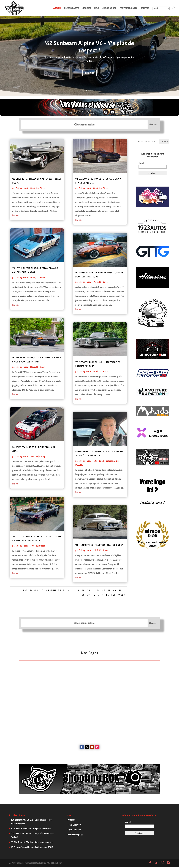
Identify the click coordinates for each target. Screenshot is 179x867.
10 (78, 590)
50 (120, 590)
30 (88, 590)
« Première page (56, 590)
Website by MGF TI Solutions (49, 862)
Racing (42, 456)
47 (103, 590)
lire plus (15, 215)
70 (88, 594)
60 (83, 594)
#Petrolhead (107, 461)
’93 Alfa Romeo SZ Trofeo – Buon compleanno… (32, 842)
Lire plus (89, 72)
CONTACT (145, 8)
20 (83, 590)
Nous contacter (74, 829)
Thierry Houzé (22, 188)
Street (42, 188)
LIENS (96, 8)
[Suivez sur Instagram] (97, 747)
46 (98, 590)
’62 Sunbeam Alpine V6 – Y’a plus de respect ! (89, 46)
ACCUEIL (57, 8)
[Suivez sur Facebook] (82, 747)
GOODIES (86, 8)
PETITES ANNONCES (128, 8)
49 (114, 590)
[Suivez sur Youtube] (92, 747)
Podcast (71, 819)
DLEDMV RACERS (71, 8)
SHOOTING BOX (109, 8)
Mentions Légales (75, 834)
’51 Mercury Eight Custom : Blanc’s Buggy (99, 545)
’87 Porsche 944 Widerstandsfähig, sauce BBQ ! (32, 847)
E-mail (142, 163)
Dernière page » (116, 594)
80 (94, 594)
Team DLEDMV (74, 824)
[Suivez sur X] (87, 747)
